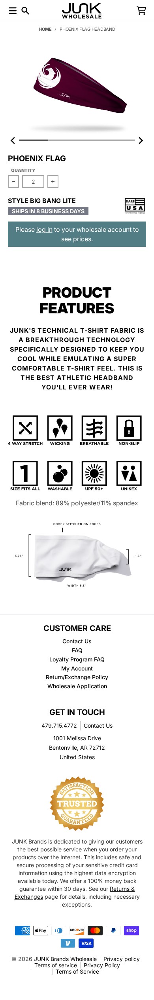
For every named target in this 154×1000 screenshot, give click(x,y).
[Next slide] (140, 140)
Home (45, 29)
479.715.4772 (59, 725)
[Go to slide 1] (33, 140)
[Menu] (12, 10)
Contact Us (98, 725)
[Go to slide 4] (120, 140)
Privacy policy (121, 958)
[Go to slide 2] (62, 140)
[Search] (25, 10)
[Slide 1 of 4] (77, 92)
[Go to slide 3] (91, 140)
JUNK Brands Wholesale (65, 958)
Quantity (23, 170)
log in (44, 229)
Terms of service (55, 965)
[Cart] (141, 10)
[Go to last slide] (13, 140)
